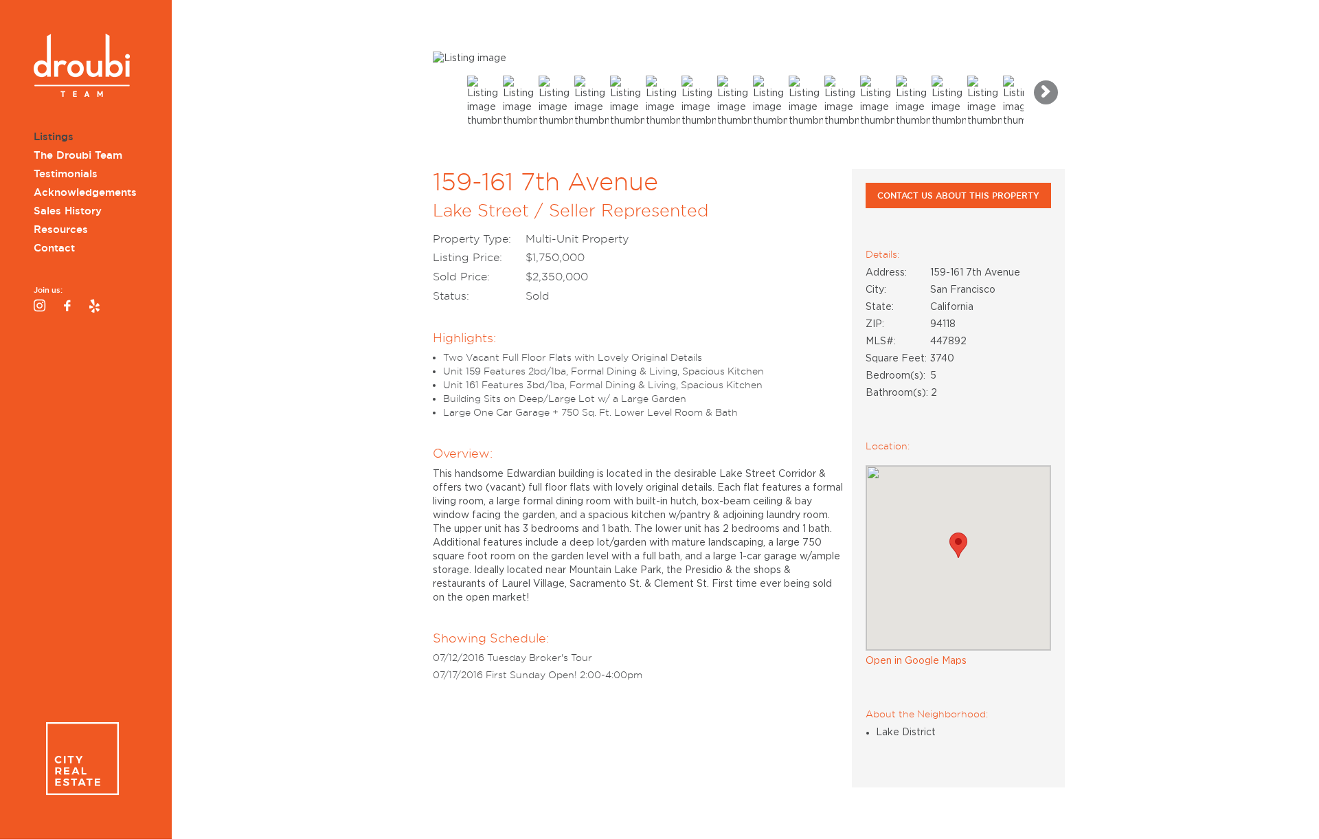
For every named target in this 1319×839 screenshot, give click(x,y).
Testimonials (66, 173)
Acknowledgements (85, 192)
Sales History (68, 210)
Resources (61, 229)
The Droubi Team (78, 155)
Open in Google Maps (916, 661)
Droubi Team (82, 67)
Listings (54, 136)
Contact (54, 248)
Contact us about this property (958, 195)
